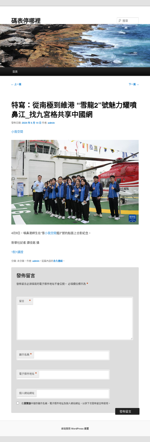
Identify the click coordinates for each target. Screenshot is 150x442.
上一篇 (16, 84)
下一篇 (134, 84)
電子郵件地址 (28, 373)
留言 (25, 301)
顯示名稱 (25, 354)
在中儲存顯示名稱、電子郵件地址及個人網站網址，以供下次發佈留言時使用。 (66, 403)
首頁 (15, 71)
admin (51, 122)
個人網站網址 (26, 393)
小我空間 (17, 131)
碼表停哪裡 (26, 20)
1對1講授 (17, 252)
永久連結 (58, 261)
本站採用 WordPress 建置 (75, 428)
